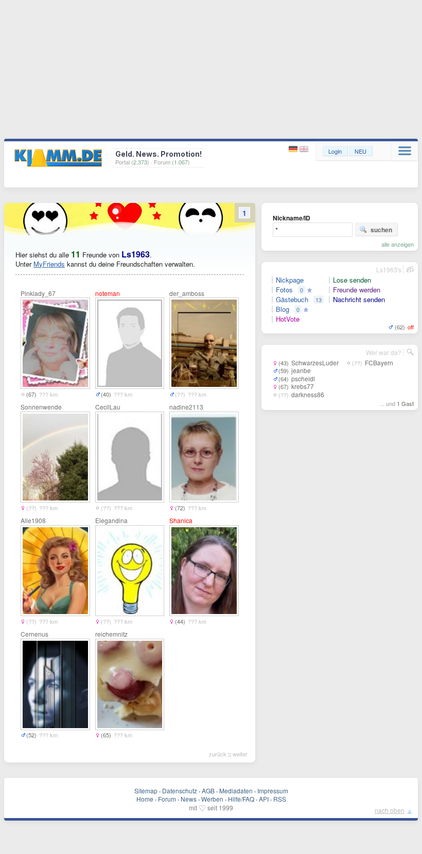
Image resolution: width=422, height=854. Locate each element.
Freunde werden (356, 290)
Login (335, 151)
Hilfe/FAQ (241, 798)
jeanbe (301, 370)
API (264, 798)
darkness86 (307, 394)
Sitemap (145, 790)
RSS (279, 798)
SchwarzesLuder (315, 362)
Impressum (272, 790)
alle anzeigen (397, 244)
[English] (304, 149)
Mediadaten (236, 790)
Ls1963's (388, 269)
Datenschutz (179, 790)
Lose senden (352, 280)
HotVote (288, 319)
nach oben (390, 810)
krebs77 (302, 386)
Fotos (284, 290)
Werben (212, 798)
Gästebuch (292, 299)
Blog (282, 309)
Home (144, 798)
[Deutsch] (294, 149)
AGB (208, 790)
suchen (381, 229)
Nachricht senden (359, 299)
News (189, 798)
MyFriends (49, 264)
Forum (167, 798)
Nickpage (290, 280)
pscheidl (303, 378)
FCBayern (379, 362)
